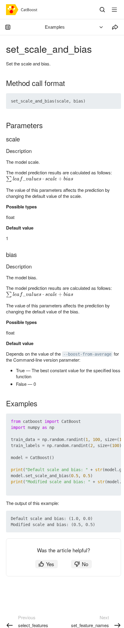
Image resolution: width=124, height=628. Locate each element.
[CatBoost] (23, 9)
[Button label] (114, 9)
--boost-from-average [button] (87, 354)
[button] (102, 101)
